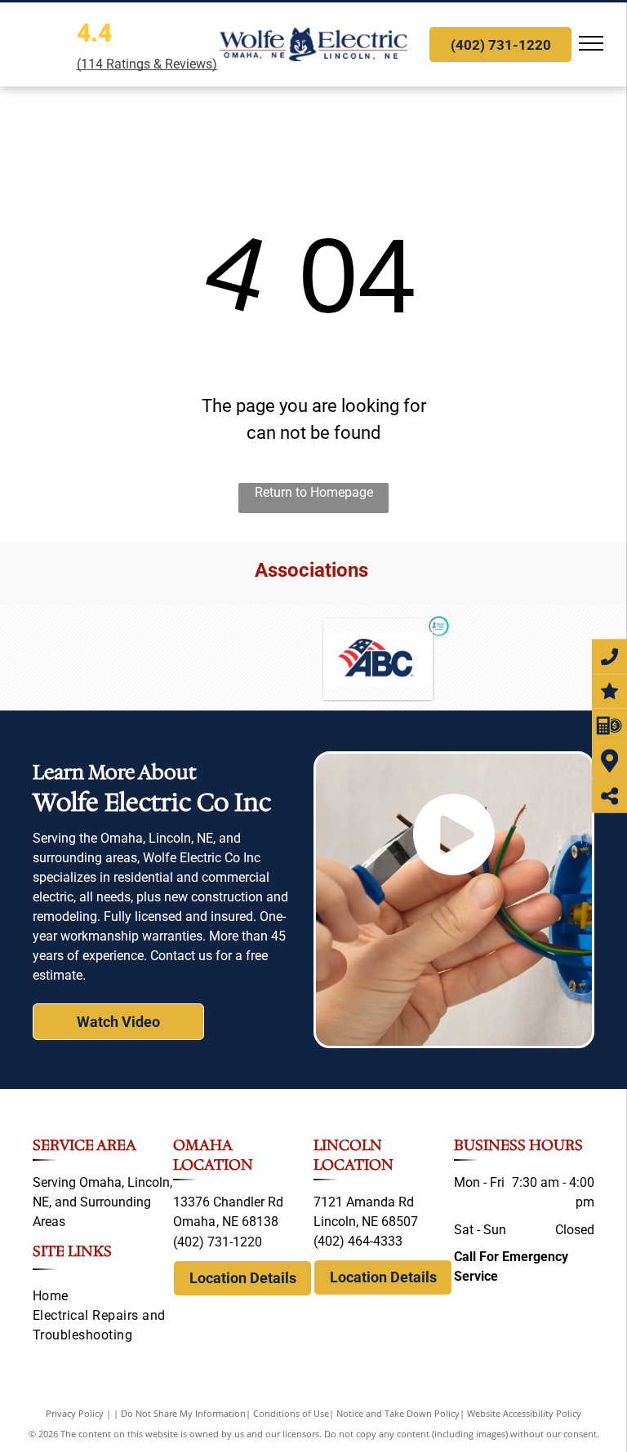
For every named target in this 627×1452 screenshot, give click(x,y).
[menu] (591, 43)
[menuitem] (103, 1296)
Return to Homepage (314, 492)
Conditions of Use (291, 1413)
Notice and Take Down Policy (398, 1413)
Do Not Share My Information (183, 1413)
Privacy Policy (75, 1413)
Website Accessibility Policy (524, 1413)
